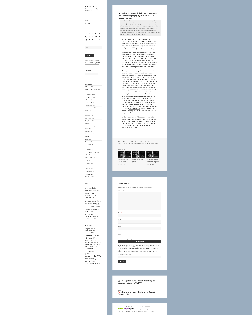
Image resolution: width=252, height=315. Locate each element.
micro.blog (95, 200)
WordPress (88, 177)
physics (97, 203)
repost (97, 259)
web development (89, 214)
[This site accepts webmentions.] (126, 308)
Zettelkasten (94, 218)
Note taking (88, 134)
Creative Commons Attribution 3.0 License (143, 311)
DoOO (97, 191)
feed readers (94, 193)
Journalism (88, 118)
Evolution (88, 149)
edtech (99, 191)
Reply (154, 142)
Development (89, 94)
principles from (141, 307)
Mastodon (90, 200)
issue (95, 244)
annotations (87, 187)
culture (93, 190)
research (87, 207)
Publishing (89, 105)
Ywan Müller (145, 16)
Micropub (94, 201)
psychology (94, 204)
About (86, 18)
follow (89, 244)
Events (88, 163)
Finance (88, 100)
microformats (88, 201)
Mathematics (88, 126)
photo (89, 254)
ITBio (86, 200)
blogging (92, 187)
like (93, 246)
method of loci (142, 143)
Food (86, 110)
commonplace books (90, 188)
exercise (93, 242)
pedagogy (93, 203)
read (96, 256)
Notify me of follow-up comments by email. (129, 234)
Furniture (87, 113)
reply (89, 259)
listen (89, 249)
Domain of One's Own (90, 191)
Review (87, 139)
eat (88, 242)
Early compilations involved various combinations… (123, 161)
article (90, 233)
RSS (90, 207)
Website (120, 226)
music (98, 201)
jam (87, 246)
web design (94, 213)
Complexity (89, 147)
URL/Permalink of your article (125, 254)
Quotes (88, 168)
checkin (91, 238)
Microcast (87, 131)
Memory (87, 128)
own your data (88, 203)
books (96, 187)
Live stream (89, 166)
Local (86, 123)
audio (97, 233)
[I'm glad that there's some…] (138, 154)
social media (96, 207)
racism (98, 204)
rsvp (88, 261)
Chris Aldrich (91, 6)
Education (87, 86)
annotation (90, 231)
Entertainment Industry (91, 89)
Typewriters (88, 174)
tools (86, 211)
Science (87, 142)
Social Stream (88, 157)
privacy (90, 204)
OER (100, 201)
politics (87, 204)
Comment (121, 191)
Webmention (89, 216)
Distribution (89, 97)
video (93, 261)
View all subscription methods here (92, 63)
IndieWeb (87, 115)
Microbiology (89, 155)
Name (120, 212)
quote (87, 256)
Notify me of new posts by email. (126, 239)
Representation (90, 107)
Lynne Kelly (136, 143)
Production (89, 102)
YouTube (88, 218)
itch (100, 244)
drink (94, 240)
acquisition (90, 229)
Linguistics (88, 121)
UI (94, 211)
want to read (88, 213)
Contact (87, 26)
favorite (99, 242)
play (96, 253)
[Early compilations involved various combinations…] (124, 154)
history (87, 195)
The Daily (88, 209)
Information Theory (91, 152)
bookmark (92, 235)
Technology (88, 171)
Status (120, 142)
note (89, 251)
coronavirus (88, 190)
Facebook (88, 193)
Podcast (87, 136)
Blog (86, 20)
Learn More (154, 251)
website (119, 144)
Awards (88, 92)
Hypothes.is (93, 195)
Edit (87, 160)
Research (87, 23)
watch (90, 263)
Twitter (91, 211)
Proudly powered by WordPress (126, 307)
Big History (89, 144)
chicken (88, 240)
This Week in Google (95, 209)
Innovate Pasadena (97, 198)
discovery (97, 190)
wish (98, 263)
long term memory (128, 143)
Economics (88, 84)
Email (120, 219)
